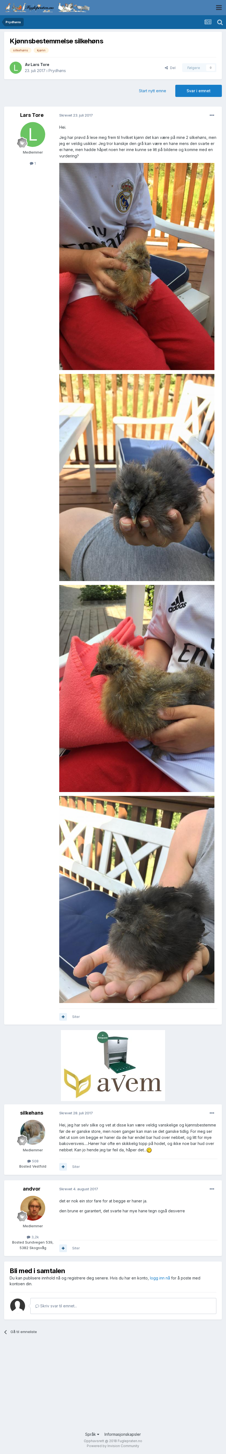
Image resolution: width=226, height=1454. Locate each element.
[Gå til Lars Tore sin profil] (16, 68)
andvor (32, 1189)
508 (35, 1161)
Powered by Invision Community (113, 1446)
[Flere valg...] (211, 115)
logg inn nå (160, 1278)
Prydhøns (57, 70)
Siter (76, 1016)
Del (172, 67)
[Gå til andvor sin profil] (32, 1208)
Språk (91, 1434)
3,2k (34, 1237)
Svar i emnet (199, 90)
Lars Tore (40, 64)
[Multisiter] (63, 1017)
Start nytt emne (152, 90)
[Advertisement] (113, 1387)
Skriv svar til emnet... (58, 1305)
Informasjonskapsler (122, 1434)
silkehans (31, 1113)
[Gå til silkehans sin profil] (32, 1132)
